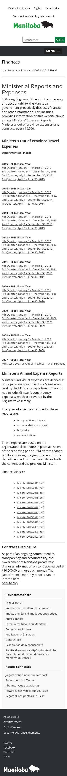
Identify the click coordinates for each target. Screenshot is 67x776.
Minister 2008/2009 (27, 527)
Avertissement (12, 722)
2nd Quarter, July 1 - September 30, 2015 (27, 175)
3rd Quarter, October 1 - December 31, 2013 (29, 220)
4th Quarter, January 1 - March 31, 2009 (26, 339)
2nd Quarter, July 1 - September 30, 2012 (27, 248)
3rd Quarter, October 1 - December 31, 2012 (29, 245)
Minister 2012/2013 (27, 507)
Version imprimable (19, 8)
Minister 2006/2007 (27, 536)
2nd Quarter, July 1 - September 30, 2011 (27, 273)
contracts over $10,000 (18, 128)
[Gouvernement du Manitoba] (33, 27)
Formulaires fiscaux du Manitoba (26, 624)
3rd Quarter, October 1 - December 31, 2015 (29, 171)
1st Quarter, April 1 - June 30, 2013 (23, 228)
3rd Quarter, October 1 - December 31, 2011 (29, 269)
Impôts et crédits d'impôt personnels (29, 608)
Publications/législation (20, 634)
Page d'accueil (14, 603)
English (37, 8)
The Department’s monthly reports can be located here (28, 574)
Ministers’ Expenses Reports (32, 120)
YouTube (9, 752)
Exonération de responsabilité (24, 645)
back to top (10, 583)
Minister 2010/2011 (27, 517)
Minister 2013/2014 (27, 502)
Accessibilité (11, 716)
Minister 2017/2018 (28, 483)
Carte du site (52, 8)
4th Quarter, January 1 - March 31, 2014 (26, 216)
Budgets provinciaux (18, 629)
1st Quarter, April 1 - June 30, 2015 (23, 179)
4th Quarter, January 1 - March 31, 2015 (26, 192)
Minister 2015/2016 (27, 492)
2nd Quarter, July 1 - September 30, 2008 (27, 346)
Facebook (9, 747)
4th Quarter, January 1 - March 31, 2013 (26, 241)
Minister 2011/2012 (27, 512)
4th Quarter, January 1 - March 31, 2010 (26, 314)
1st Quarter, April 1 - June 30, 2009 (23, 326)
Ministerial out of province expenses (27, 124)
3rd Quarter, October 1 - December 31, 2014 (29, 196)
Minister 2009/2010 (27, 522)
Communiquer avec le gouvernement (33, 16)
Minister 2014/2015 (27, 497)
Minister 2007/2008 (27, 531)
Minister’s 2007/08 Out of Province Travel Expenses (33, 363)
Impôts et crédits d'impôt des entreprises (31, 613)
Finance (25, 70)
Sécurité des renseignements (22, 732)
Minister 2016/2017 (28, 488)
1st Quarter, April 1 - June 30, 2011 (23, 277)
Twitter (8, 743)
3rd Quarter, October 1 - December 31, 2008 (29, 343)
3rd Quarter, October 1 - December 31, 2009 (29, 318)
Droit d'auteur (12, 727)
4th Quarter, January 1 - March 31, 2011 (26, 290)
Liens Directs (14, 639)
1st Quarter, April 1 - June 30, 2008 (23, 350)
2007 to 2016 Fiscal (45, 70)
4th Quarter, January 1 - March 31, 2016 (26, 167)
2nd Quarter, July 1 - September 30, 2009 (27, 322)
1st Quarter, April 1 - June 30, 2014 (23, 203)
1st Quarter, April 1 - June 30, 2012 (23, 252)
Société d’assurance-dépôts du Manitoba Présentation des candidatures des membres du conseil (31, 654)
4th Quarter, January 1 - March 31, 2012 (26, 265)
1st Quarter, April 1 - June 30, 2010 (23, 301)
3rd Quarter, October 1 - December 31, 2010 (29, 294)
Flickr (7, 756)
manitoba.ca (9, 70)
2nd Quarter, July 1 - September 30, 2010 (27, 297)
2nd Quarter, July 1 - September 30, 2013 (27, 224)
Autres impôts (14, 619)
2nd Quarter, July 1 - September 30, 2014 (27, 199)
